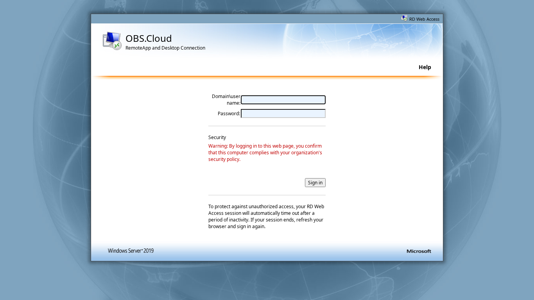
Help (425, 67)
